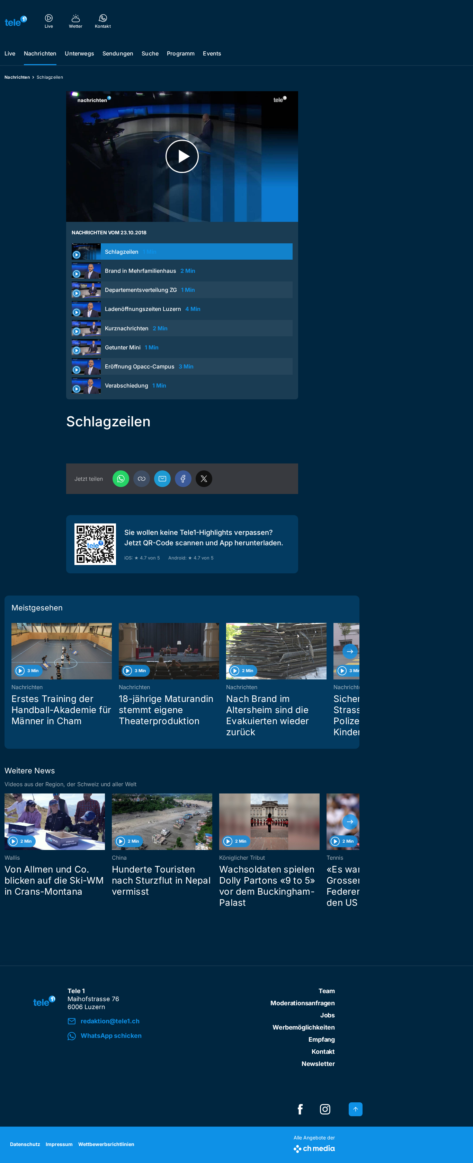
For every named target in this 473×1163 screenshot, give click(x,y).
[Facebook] (183, 478)
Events (212, 53)
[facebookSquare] (300, 1109)
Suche (150, 53)
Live (10, 53)
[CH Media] (314, 1147)
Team (327, 991)
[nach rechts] (350, 651)
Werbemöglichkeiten (304, 1027)
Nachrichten (40, 53)
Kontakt (323, 1051)
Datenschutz (25, 1144)
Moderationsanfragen (302, 1003)
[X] (204, 478)
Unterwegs (79, 53)
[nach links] (13, 651)
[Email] (162, 478)
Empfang (322, 1039)
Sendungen (117, 53)
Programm (181, 53)
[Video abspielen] (182, 156)
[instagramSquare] (325, 1109)
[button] (141, 478)
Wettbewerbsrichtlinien (106, 1144)
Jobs (327, 1015)
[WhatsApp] (121, 478)
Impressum (59, 1144)
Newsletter (318, 1063)
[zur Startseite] (16, 20)
